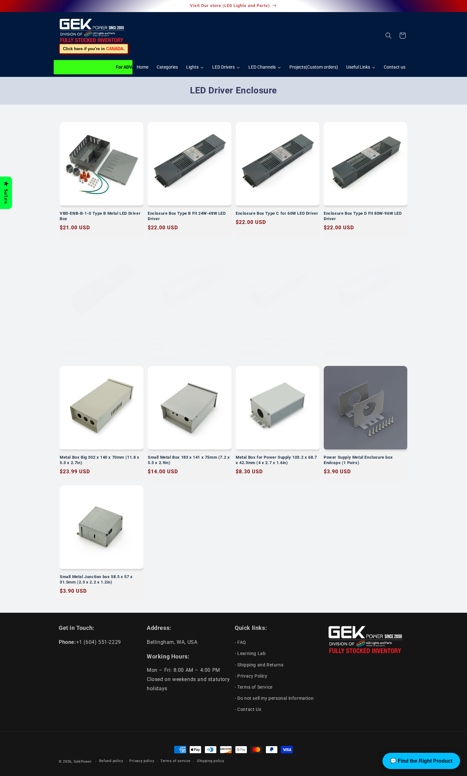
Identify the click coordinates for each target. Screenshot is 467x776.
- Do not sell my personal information (274, 698)
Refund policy (111, 761)
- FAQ (240, 642)
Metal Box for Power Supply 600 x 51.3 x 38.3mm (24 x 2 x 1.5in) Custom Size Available (188, 344)
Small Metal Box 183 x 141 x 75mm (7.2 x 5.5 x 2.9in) (189, 460)
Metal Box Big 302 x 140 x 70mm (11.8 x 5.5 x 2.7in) (99, 460)
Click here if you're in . (94, 48)
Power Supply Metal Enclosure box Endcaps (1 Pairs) (358, 460)
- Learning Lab (250, 653)
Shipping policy (210, 761)
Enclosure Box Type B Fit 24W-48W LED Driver (187, 216)
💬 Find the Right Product (421, 761)
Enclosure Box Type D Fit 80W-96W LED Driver (363, 216)
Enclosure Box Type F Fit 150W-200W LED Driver (101, 342)
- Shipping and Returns (259, 664)
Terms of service (175, 761)
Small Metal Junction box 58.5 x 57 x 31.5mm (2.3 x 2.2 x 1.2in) (96, 579)
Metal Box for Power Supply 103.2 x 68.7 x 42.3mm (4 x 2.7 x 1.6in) (276, 460)
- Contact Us (248, 709)
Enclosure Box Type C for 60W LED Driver (277, 213)
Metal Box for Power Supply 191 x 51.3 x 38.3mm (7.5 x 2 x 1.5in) (364, 342)
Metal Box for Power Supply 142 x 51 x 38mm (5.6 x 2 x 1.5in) (274, 342)
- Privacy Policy (251, 675)
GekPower (83, 761)
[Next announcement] (406, 6)
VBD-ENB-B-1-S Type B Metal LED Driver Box (100, 216)
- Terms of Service (254, 687)
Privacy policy (141, 761)
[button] (389, 36)
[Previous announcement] (61, 6)
